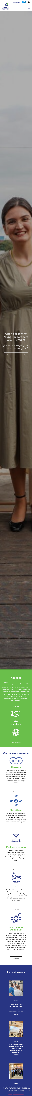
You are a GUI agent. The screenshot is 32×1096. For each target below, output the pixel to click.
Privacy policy (18, 1093)
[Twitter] (23, 2)
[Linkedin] (25, 2)
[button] (29, 2)
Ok (10, 1093)
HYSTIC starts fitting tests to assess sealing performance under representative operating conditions (16, 1008)
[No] (29, 1090)
